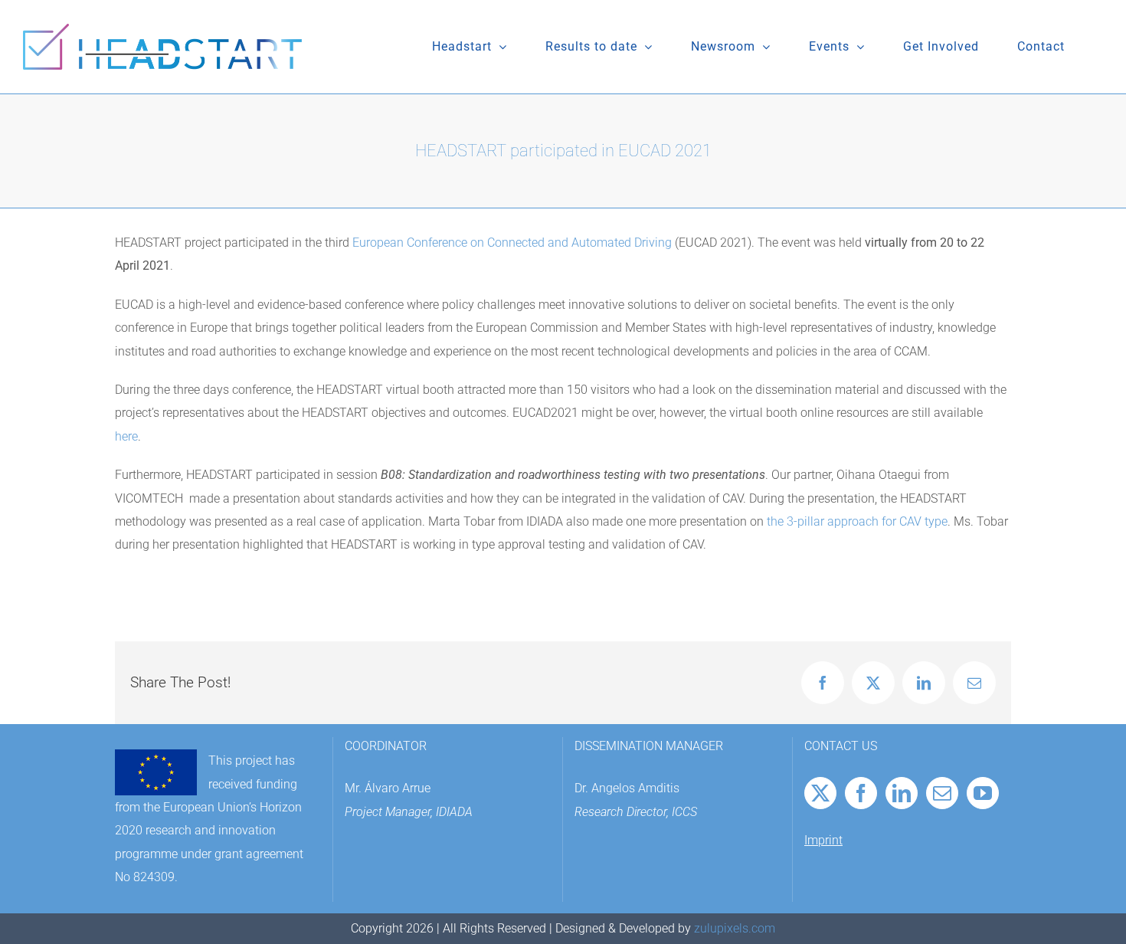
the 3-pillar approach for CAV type (857, 521)
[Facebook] (861, 793)
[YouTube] (983, 793)
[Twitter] (820, 793)
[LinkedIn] (901, 793)
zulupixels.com (734, 928)
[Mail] (942, 793)
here (126, 436)
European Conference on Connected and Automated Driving (512, 242)
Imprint (823, 840)
